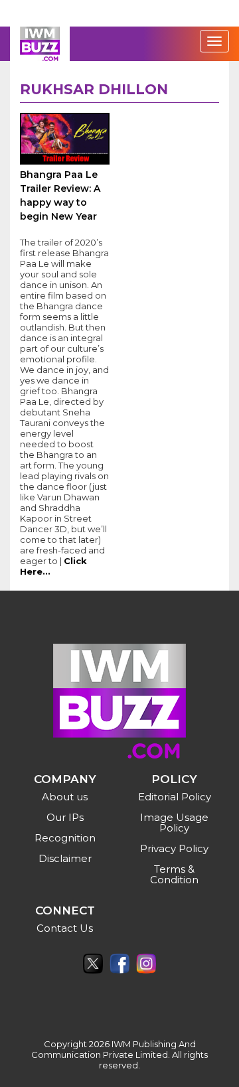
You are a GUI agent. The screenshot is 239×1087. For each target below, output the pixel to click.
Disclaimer (65, 858)
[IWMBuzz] (40, 44)
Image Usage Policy (174, 822)
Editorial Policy (174, 796)
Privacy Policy (174, 848)
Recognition (65, 838)
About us (65, 796)
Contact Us (65, 928)
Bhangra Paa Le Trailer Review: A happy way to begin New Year (60, 195)
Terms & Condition (174, 874)
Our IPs (65, 817)
